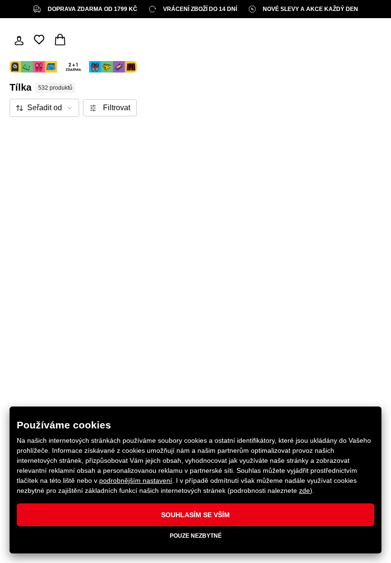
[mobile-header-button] (19, 39)
